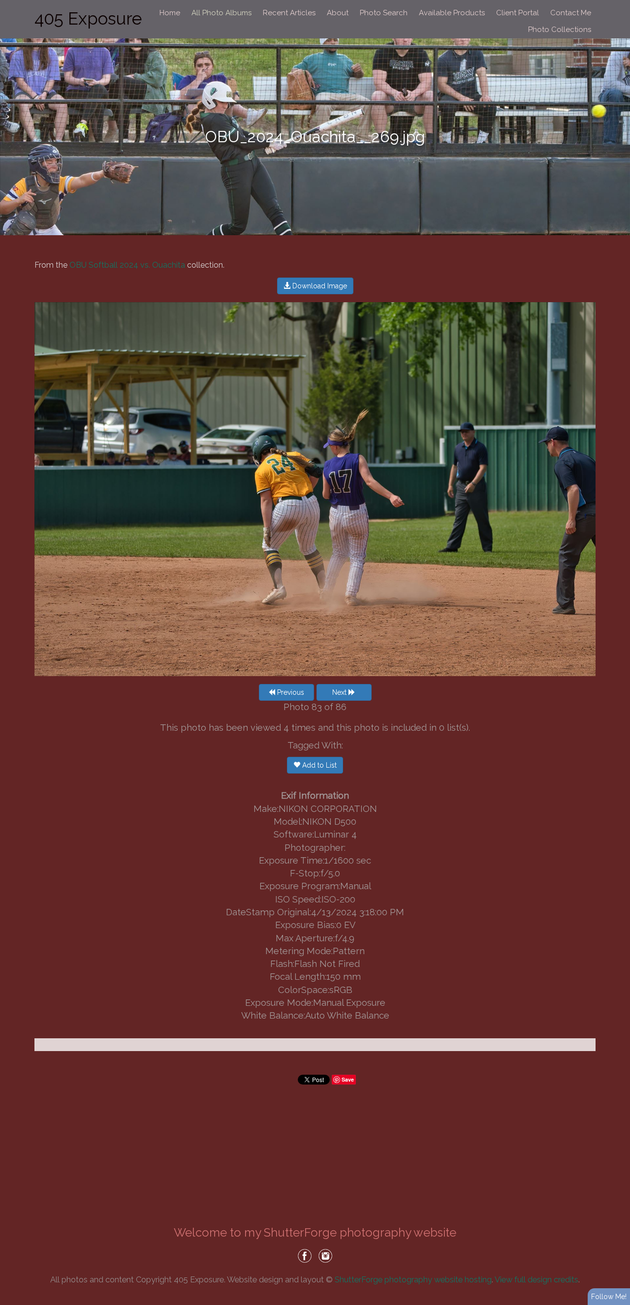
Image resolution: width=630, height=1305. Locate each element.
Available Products (452, 12)
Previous (289, 692)
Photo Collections (559, 29)
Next (340, 692)
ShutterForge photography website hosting (413, 1279)
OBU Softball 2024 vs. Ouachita (127, 265)
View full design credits (536, 1279)
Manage (617, 4)
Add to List (318, 765)
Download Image (318, 286)
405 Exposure (88, 18)
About (337, 12)
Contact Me (570, 12)
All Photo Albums (221, 12)
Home (169, 12)
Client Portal (517, 12)
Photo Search (384, 12)
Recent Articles (289, 12)
